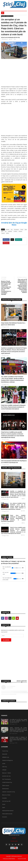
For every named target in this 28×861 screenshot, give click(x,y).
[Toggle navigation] (2, 13)
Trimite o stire (14, 841)
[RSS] (22, 844)
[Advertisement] (14, 72)
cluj (11, 229)
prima (7, 233)
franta (22, 229)
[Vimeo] (15, 844)
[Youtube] (18, 844)
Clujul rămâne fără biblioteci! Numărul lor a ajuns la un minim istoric (13, 481)
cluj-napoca (16, 229)
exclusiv (20, 231)
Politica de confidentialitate (9, 858)
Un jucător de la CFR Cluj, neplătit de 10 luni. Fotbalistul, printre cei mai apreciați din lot (18, 721)
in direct (15, 231)
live (5, 231)
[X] (12, 844)
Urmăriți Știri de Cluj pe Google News (14, 224)
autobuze (10, 231)
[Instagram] (9, 844)
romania (7, 229)
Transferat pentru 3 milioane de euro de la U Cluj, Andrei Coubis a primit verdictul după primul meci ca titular (18, 739)
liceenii (3, 233)
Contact (14, 838)
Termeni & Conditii (22, 858)
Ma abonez (6, 640)
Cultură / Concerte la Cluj (7, 16)
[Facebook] (6, 844)
